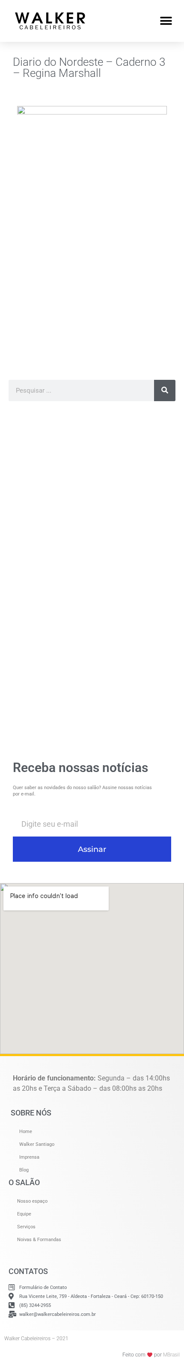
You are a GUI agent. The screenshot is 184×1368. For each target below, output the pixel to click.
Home (25, 1131)
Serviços (26, 1227)
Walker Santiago (36, 1144)
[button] (165, 20)
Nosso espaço (32, 1201)
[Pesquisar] (164, 390)
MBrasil (171, 1355)
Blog (24, 1170)
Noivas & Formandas (39, 1239)
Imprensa (29, 1157)
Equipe (24, 1214)
